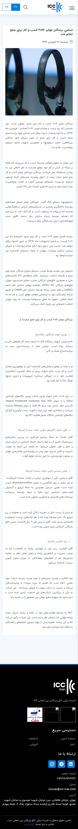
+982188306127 (66, 778)
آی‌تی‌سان (29, 824)
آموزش (34, 744)
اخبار (72, 744)
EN (6, 7)
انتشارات (33, 738)
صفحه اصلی (68, 738)
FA (15, 7)
